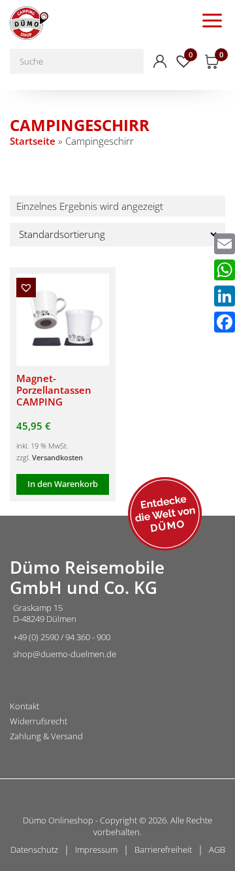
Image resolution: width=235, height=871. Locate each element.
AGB (217, 849)
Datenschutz (34, 849)
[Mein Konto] (159, 61)
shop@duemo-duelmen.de (64, 654)
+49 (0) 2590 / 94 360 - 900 (61, 637)
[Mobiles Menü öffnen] (212, 20)
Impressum (96, 849)
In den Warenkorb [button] (62, 484)
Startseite (32, 140)
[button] (26, 287)
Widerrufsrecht (38, 721)
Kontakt (24, 706)
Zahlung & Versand (46, 736)
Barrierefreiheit (163, 849)
